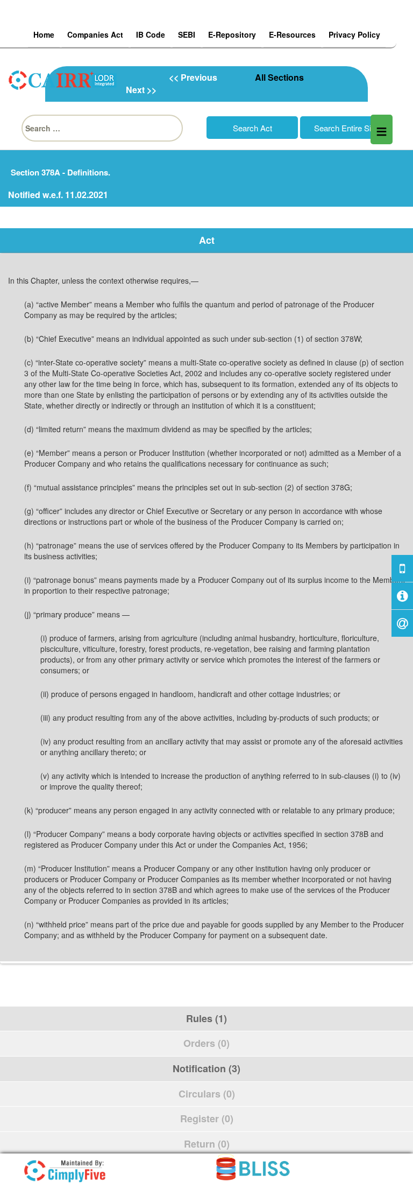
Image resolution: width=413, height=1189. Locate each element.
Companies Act (95, 34)
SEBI (186, 34)
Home (43, 34)
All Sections (279, 77)
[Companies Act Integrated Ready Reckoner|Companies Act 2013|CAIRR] (63, 78)
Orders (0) (206, 1043)
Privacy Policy (354, 34)
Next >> (141, 89)
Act (207, 240)
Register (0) (206, 1118)
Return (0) (207, 1144)
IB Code (150, 34)
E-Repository (232, 34)
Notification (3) (206, 1068)
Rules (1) (206, 1018)
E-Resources (292, 34)
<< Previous (193, 77)
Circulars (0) (207, 1094)
